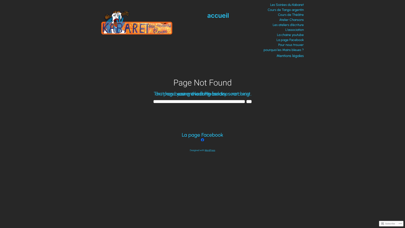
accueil (218, 15)
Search (249, 101)
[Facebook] (202, 140)
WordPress (210, 150)
